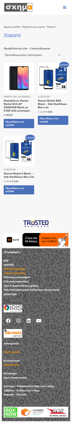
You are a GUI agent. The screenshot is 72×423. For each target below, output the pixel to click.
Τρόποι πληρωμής (14, 268)
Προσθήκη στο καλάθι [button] (15, 123)
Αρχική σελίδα (12, 27)
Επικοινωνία (11, 364)
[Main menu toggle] (64, 7)
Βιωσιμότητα (12, 360)
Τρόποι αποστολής (15, 273)
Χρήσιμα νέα (11, 343)
